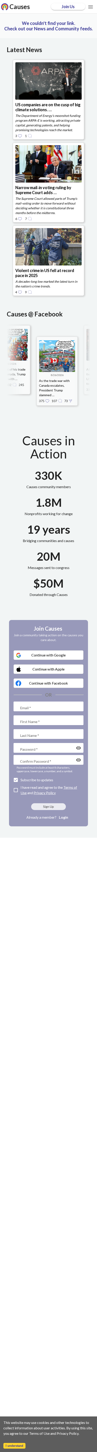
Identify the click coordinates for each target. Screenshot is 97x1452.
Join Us (68, 6)
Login (63, 817)
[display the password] (78, 748)
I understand (14, 1445)
